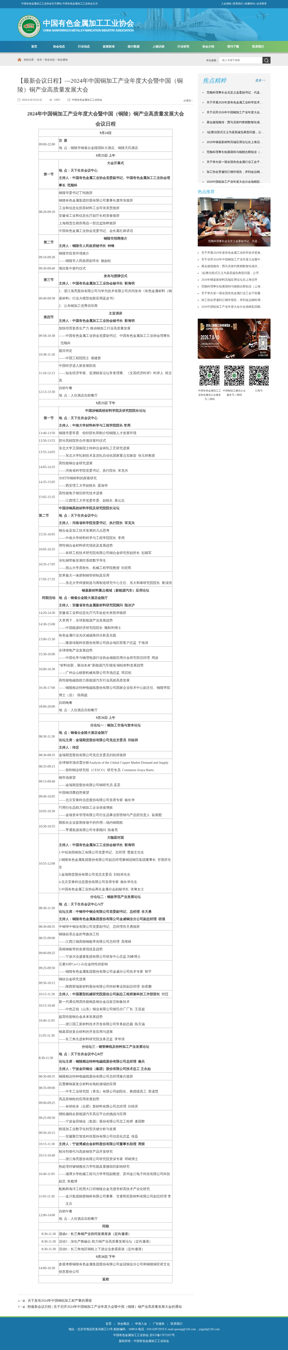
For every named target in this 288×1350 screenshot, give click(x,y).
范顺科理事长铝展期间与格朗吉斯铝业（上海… (232, 286)
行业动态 (84, 46)
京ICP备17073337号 (162, 1335)
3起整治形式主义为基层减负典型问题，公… (235, 132)
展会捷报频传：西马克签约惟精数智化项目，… (232, 266)
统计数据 (134, 46)
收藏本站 (250, 3)
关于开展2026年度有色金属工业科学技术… (235, 102)
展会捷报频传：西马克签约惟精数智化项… (235, 122)
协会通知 (63, 59)
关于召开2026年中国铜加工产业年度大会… (235, 112)
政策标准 (109, 46)
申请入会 (141, 1323)
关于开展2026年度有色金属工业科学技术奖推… (232, 252)
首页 (34, 46)
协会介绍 (208, 46)
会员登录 (262, 3)
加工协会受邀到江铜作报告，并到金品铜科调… (232, 300)
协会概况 (123, 1323)
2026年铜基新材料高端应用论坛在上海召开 (229, 279)
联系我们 (238, 3)
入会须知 (226, 3)
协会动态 (59, 46)
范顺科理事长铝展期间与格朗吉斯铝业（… (235, 152)
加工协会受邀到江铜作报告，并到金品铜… (235, 171)
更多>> (260, 80)
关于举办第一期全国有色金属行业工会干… (235, 162)
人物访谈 (158, 46)
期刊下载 (233, 46)
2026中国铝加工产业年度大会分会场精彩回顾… (232, 306)
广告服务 (159, 1323)
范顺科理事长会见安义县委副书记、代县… (235, 92)
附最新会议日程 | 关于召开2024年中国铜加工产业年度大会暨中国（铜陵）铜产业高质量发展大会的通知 (105, 1306)
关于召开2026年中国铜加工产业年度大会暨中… (232, 259)
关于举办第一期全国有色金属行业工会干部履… (232, 293)
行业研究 (183, 46)
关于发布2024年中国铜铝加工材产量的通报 (60, 1300)
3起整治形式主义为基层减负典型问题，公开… (231, 273)
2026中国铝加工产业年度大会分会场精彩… (235, 181)
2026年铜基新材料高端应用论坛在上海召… (235, 142)
